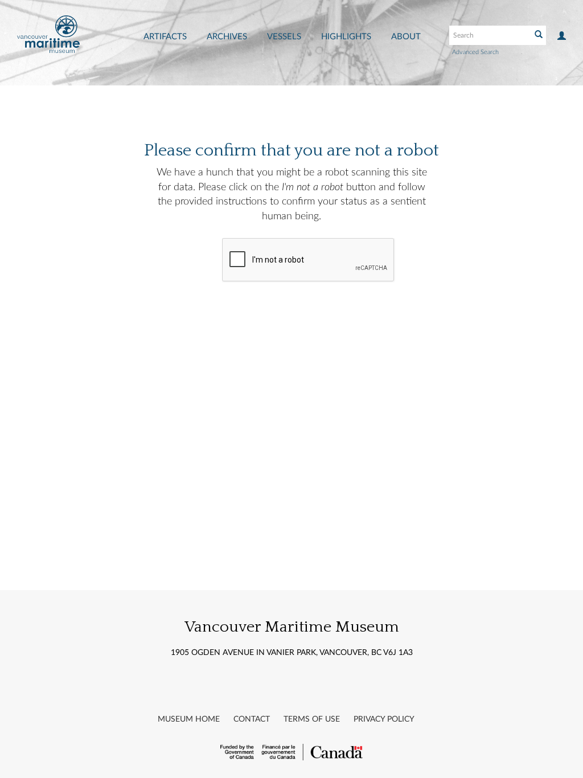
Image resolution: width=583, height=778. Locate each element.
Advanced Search (475, 52)
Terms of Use (312, 719)
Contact (251, 719)
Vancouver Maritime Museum (291, 627)
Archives (227, 36)
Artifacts (165, 36)
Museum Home (189, 719)
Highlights (346, 36)
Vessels (284, 36)
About (406, 36)
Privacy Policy (384, 719)
